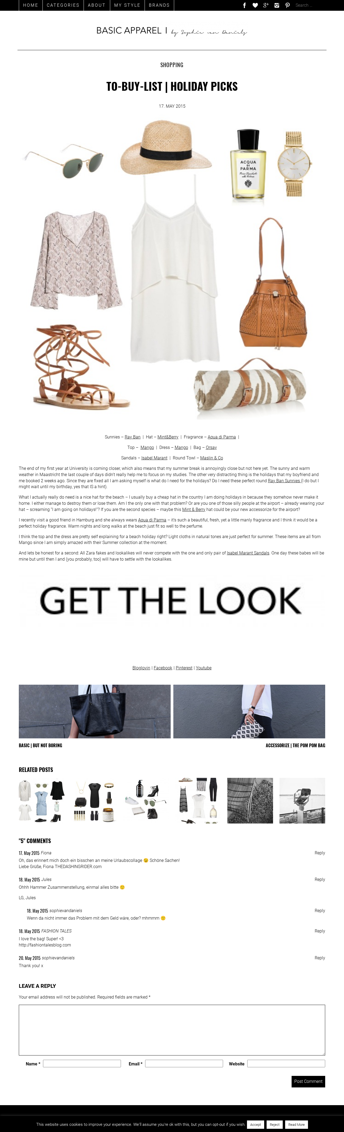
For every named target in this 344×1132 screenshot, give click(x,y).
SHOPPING (172, 65)
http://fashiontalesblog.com (45, 945)
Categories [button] (63, 5)
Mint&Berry (167, 437)
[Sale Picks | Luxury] (250, 800)
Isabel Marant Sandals (248, 553)
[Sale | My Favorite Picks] (198, 800)
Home (30, 5)
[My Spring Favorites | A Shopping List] (146, 800)
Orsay (211, 447)
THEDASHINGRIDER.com (78, 866)
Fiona (46, 852)
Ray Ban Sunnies (284, 480)
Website (237, 1063)
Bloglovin (141, 667)
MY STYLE (127, 5)
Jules (46, 879)
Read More (296, 1125)
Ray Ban (133, 437)
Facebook (163, 667)
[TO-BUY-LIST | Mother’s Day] (94, 800)
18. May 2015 (29, 879)
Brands (159, 5)
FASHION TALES (56, 931)
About (97, 5)
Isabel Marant (154, 457)
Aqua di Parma (222, 437)
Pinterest (184, 667)
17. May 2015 (29, 853)
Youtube (204, 667)
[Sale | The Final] (41, 800)
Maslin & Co (211, 457)
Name (33, 1063)
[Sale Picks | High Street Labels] (302, 800)
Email (135, 1063)
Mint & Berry (193, 509)
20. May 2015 (30, 958)
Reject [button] (275, 1125)
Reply (320, 852)
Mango (147, 447)
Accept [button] (255, 1125)
